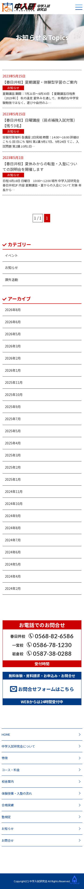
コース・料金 (11, 770)
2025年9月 (13, 406)
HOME (6, 734)
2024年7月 (13, 540)
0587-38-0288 (52, 653)
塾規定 (6, 817)
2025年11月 (14, 382)
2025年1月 (13, 479)
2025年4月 (13, 443)
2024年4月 (13, 576)
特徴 (5, 758)
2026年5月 (13, 334)
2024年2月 (13, 588)
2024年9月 (13, 515)
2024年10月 (14, 503)
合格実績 (8, 805)
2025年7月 (13, 418)
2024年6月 (13, 552)
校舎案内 (8, 781)
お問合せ (8, 840)
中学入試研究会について (18, 746)
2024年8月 (13, 527)
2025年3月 (13, 455)
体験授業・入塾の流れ (17, 793)
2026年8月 (13, 309)
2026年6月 (13, 321)
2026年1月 (13, 370)
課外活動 (11, 279)
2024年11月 (14, 491)
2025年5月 (13, 431)
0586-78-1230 (52, 644)
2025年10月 (14, 394)
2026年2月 (13, 358)
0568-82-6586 (54, 635)
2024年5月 (13, 564)
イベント (11, 255)
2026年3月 (13, 346)
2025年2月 (13, 467)
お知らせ (11, 267)
